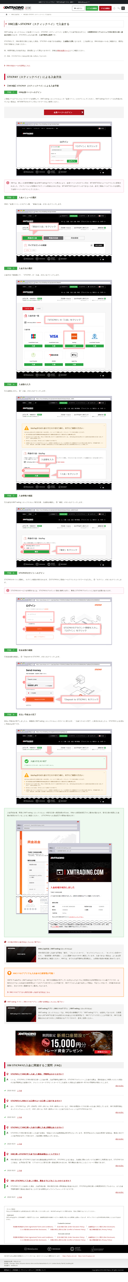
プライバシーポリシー (27, 1270)
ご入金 (19, 1090)
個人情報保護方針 (101, 1229)
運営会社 (7, 1270)
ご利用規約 (15, 1270)
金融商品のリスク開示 (101, 1227)
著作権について (41, 1270)
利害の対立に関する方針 (68, 1229)
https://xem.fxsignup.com (86, 1256)
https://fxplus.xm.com (69, 1256)
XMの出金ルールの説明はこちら (18, 66)
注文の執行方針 (70, 1227)
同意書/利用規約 (33, 1227)
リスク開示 (64, 1211)
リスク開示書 (33, 1229)
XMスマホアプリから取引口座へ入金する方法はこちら (30, 992)
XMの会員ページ (63, 50)
